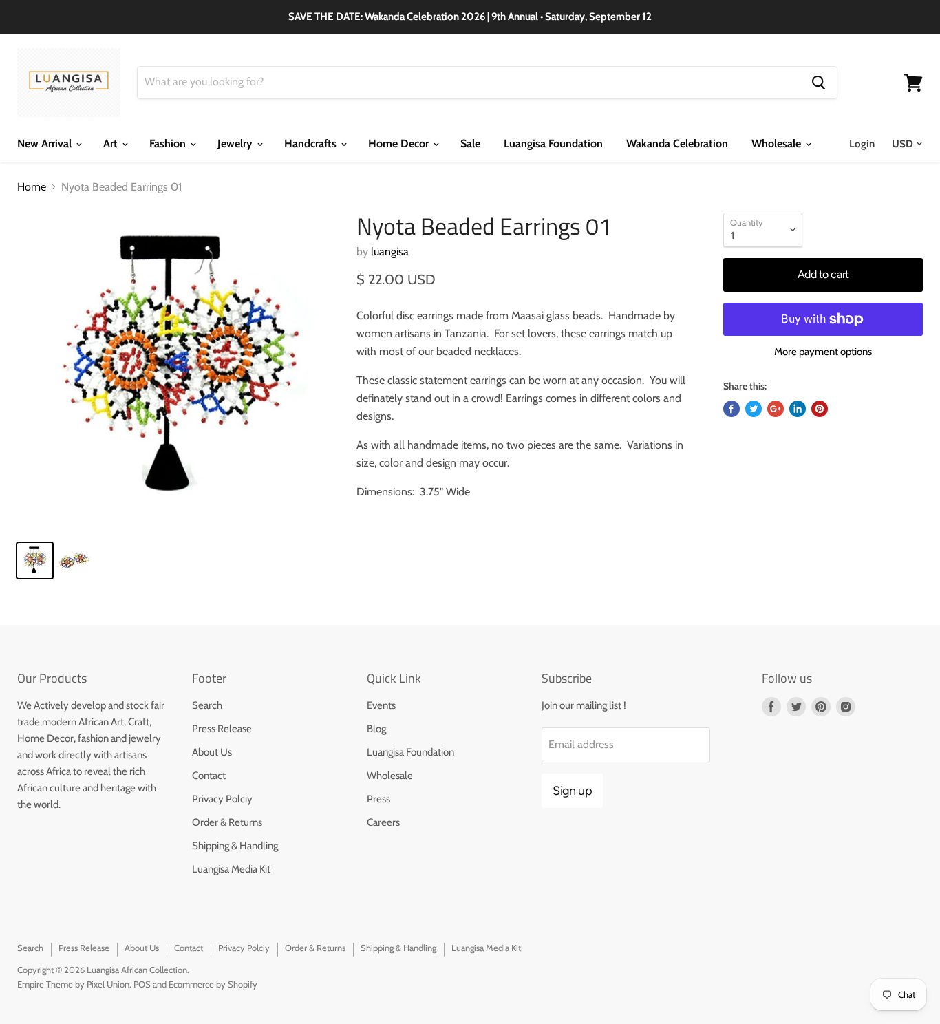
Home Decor (399, 143)
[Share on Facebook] (731, 409)
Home (31, 187)
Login (862, 144)
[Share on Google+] (775, 409)
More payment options (823, 352)
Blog (376, 729)
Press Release (222, 729)
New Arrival (45, 143)
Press (378, 799)
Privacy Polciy (222, 799)
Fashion (169, 143)
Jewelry (236, 143)
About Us (212, 752)
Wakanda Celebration (677, 143)
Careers (383, 822)
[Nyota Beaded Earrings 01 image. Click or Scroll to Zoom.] (175, 371)
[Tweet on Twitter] (753, 409)
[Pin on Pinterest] (819, 409)
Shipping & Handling (235, 846)
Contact (209, 775)
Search (207, 705)
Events (381, 705)
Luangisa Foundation (553, 143)
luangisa (390, 251)
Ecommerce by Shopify (213, 984)
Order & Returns (227, 822)
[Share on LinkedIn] (797, 409)
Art (111, 143)
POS (142, 984)
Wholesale (777, 143)
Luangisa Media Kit (231, 869)
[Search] (818, 82)
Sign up (572, 790)
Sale (470, 143)
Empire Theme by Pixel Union (73, 984)
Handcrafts (311, 143)
